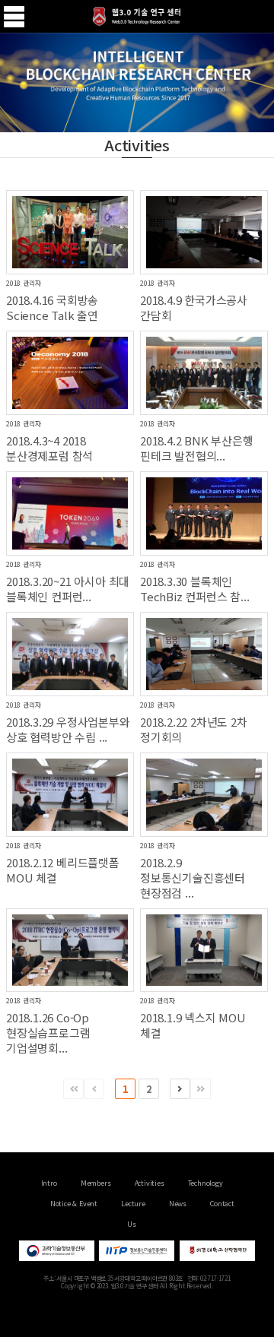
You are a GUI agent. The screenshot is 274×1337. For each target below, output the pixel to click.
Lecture (133, 1204)
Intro (49, 1183)
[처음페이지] (73, 1089)
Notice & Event (73, 1204)
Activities (149, 1183)
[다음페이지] (180, 1089)
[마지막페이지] (200, 1089)
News (177, 1204)
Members (96, 1183)
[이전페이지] (94, 1089)
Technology (205, 1183)
